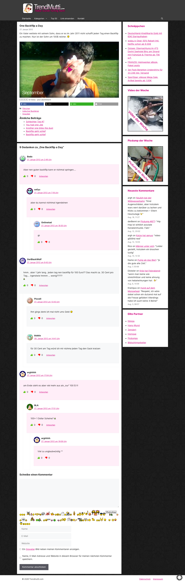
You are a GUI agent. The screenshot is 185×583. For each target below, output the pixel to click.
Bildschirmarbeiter (137, 342)
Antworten (43, 176)
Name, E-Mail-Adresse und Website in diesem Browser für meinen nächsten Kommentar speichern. (67, 558)
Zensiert (132, 329)
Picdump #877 (148, 221)
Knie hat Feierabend (150, 271)
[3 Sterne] (24, 99)
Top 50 (54, 18)
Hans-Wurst (134, 325)
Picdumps (133, 338)
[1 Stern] (20, 99)
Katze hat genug (144, 235)
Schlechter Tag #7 (35, 121)
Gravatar (30, 549)
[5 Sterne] (27, 99)
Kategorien (39, 18)
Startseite (26, 18)
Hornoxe (132, 334)
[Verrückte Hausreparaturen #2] (145, 181)
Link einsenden (67, 18)
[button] (162, 18)
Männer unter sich (145, 246)
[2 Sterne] (22, 99)
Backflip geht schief (36, 131)
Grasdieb (26, 114)
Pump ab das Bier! (147, 260)
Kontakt (81, 18)
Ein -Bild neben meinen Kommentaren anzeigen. (51, 549)
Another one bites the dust (39, 128)
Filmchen (26, 108)
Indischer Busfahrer (30, 111)
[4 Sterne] (26, 99)
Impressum (158, 579)
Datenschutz (145, 579)
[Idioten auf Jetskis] (145, 130)
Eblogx (131, 321)
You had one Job (34, 125)
